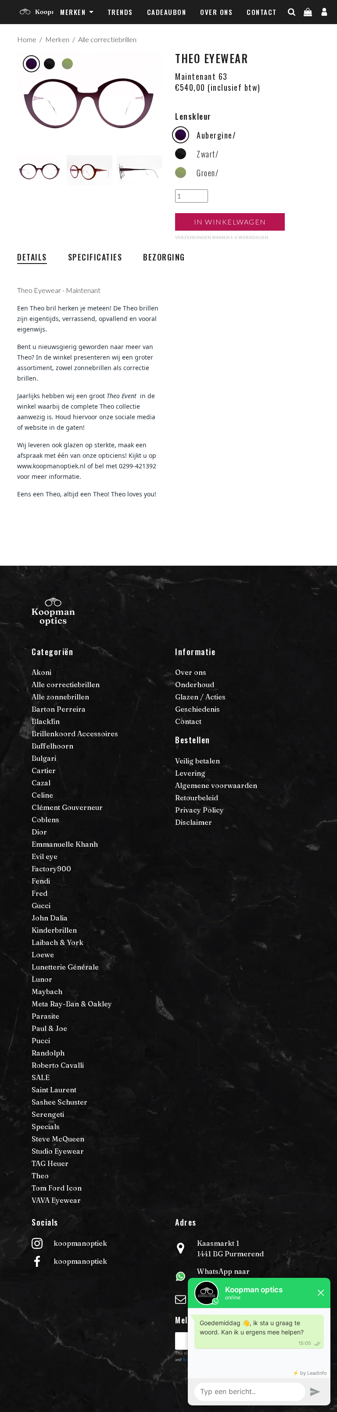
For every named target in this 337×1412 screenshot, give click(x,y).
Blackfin (46, 721)
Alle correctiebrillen (107, 39)
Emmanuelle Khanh (65, 844)
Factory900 (51, 868)
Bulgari (44, 758)
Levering (190, 773)
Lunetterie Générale (65, 967)
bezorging (164, 257)
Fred (39, 893)
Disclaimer (193, 822)
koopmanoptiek (80, 1243)
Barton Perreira (59, 709)
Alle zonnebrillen (60, 696)
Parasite (45, 1016)
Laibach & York (57, 942)
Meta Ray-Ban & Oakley (72, 1003)
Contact (262, 12)
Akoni (41, 672)
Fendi (41, 881)
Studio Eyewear (58, 1151)
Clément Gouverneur (67, 807)
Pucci (41, 1040)
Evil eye (44, 856)
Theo (40, 1175)
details (32, 257)
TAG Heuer (50, 1163)
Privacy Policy (199, 810)
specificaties (95, 257)
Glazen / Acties (200, 696)
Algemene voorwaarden (216, 785)
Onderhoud (194, 684)
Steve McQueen (58, 1138)
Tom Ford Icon (57, 1188)
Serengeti (48, 1114)
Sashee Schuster (59, 1102)
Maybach (47, 991)
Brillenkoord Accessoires (75, 733)
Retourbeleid (196, 797)
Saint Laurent (54, 1089)
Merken (73, 12)
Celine (42, 795)
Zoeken (306, 29)
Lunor (42, 979)
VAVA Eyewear (56, 1200)
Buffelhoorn (52, 746)
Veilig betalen (197, 760)
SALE (41, 1077)
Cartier (44, 770)
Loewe (43, 954)
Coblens (45, 819)
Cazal (41, 782)
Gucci (41, 905)
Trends (120, 12)
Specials (46, 1126)
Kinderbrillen (54, 930)
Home (26, 39)
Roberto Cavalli (58, 1065)
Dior (39, 831)
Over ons (216, 12)
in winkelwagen (230, 222)
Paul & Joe (49, 1028)
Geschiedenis (197, 709)
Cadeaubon (166, 12)
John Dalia (50, 917)
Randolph (48, 1052)
